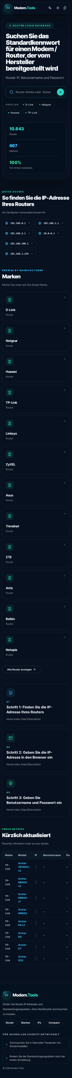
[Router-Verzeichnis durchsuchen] (60, 92)
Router (10, 1022)
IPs (39, 1022)
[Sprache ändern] (50, 8)
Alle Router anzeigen (19, 669)
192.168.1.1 (51, 223)
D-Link (29, 104)
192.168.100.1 (19, 243)
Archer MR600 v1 (22, 898)
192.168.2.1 (18, 233)
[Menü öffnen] (65, 8)
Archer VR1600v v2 (23, 867)
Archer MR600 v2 (22, 882)
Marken (25, 1022)
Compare (54, 1022)
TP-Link (32, 112)
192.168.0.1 (18, 223)
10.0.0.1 (49, 233)
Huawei (14, 112)
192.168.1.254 (19, 253)
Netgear (46, 104)
